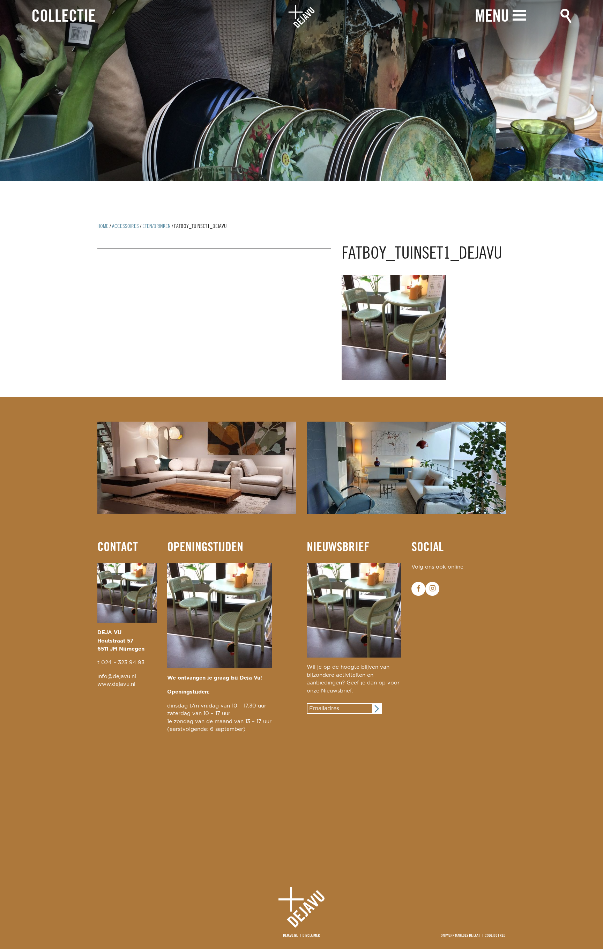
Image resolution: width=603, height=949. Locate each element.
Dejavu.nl (290, 935)
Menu (492, 16)
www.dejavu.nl (116, 684)
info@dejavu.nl (116, 676)
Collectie (63, 16)
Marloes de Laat (467, 935)
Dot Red (499, 935)
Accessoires (125, 226)
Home (103, 226)
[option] (301, 90)
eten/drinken (156, 226)
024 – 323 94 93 (122, 662)
